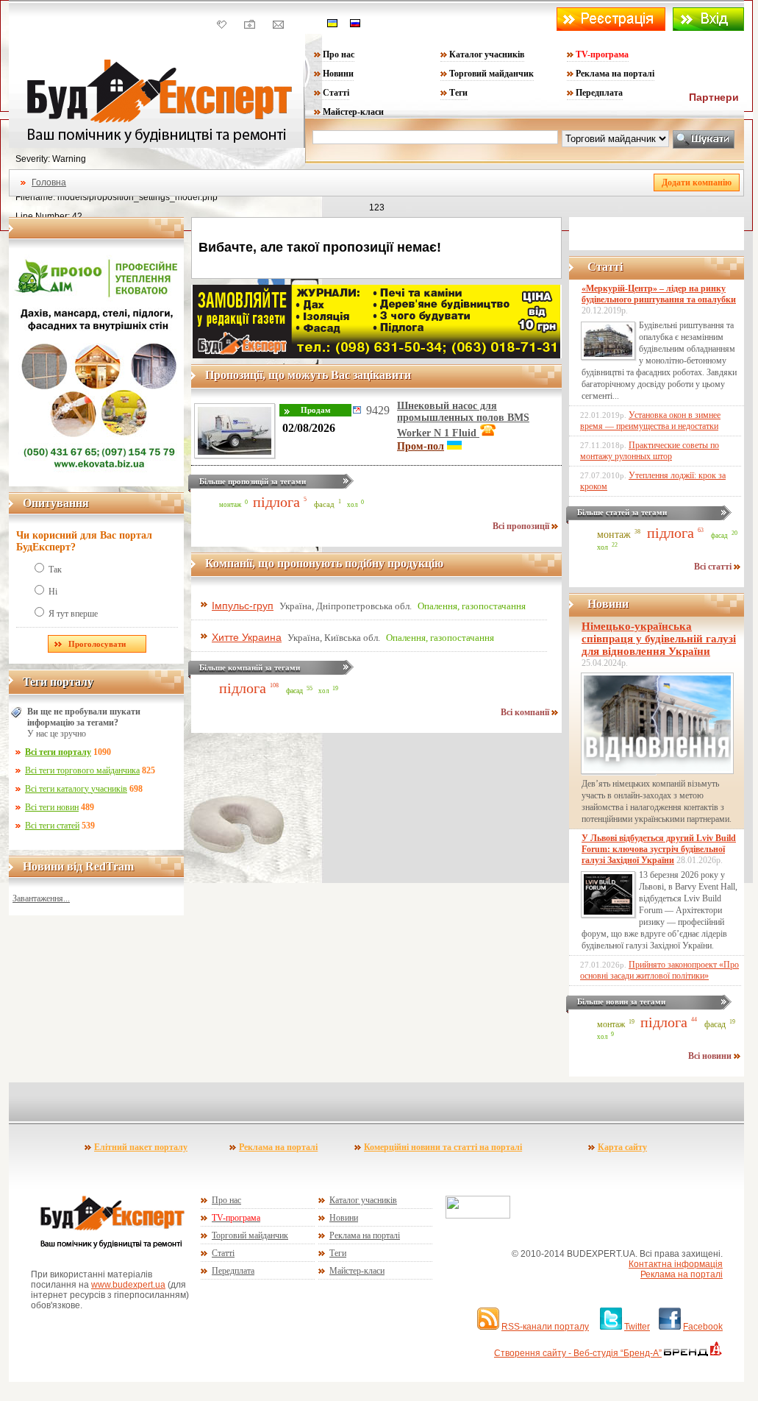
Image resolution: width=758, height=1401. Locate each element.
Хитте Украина (247, 637)
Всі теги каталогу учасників (76, 789)
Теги (458, 93)
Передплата (599, 93)
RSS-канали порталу (545, 1327)
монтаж (230, 504)
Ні (53, 591)
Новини (338, 73)
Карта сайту (622, 1147)
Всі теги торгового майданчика (82, 770)
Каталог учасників (486, 54)
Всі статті (714, 566)
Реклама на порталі (615, 73)
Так (55, 569)
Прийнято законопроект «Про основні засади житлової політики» (659, 970)
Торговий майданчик (491, 73)
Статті (336, 93)
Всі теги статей (52, 825)
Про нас (338, 54)
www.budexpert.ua (128, 1285)
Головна (49, 182)
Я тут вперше (73, 614)
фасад (324, 504)
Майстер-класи (353, 112)
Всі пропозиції (522, 526)
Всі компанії (526, 712)
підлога (276, 502)
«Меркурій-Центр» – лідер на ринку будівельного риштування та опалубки (659, 294)
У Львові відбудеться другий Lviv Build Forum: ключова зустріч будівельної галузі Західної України (659, 849)
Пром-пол (420, 446)
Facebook (703, 1327)
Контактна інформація (676, 1264)
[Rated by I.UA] (477, 1215)
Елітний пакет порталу (140, 1147)
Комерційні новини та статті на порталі (443, 1147)
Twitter (637, 1327)
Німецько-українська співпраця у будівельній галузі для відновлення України (659, 638)
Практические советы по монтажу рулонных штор (649, 450)
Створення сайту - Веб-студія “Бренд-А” (578, 1353)
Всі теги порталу (58, 752)
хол (352, 504)
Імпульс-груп (242, 605)
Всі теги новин (52, 807)
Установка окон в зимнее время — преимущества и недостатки (650, 420)
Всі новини (711, 1056)
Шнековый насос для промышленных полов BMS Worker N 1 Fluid (463, 419)
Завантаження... (41, 898)
